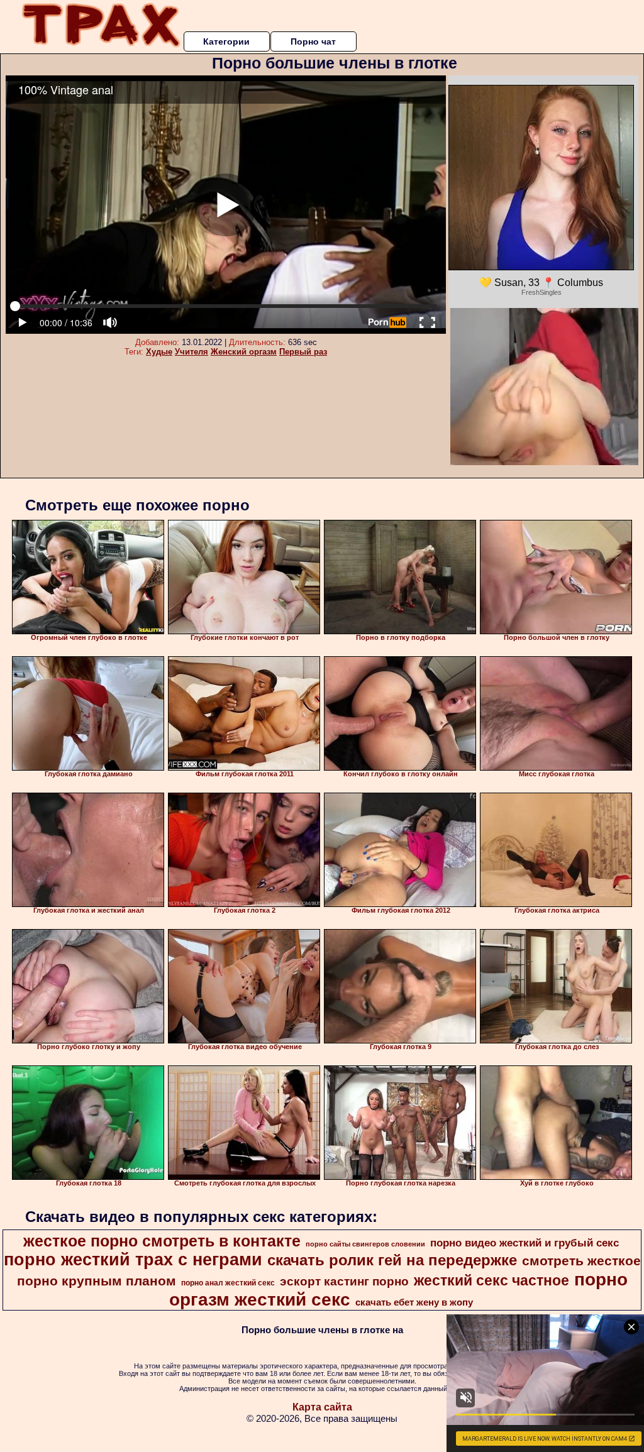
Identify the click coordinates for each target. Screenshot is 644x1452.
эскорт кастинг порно (344, 1281)
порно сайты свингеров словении (365, 1244)
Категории (226, 41)
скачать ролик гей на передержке (392, 1259)
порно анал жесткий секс (228, 1283)
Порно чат (313, 41)
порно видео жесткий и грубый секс (524, 1242)
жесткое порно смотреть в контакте (162, 1241)
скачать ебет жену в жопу (414, 1302)
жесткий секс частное (491, 1280)
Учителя (191, 351)
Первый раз (303, 351)
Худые (159, 351)
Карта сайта (322, 1407)
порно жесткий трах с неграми (133, 1259)
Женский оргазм (244, 351)
